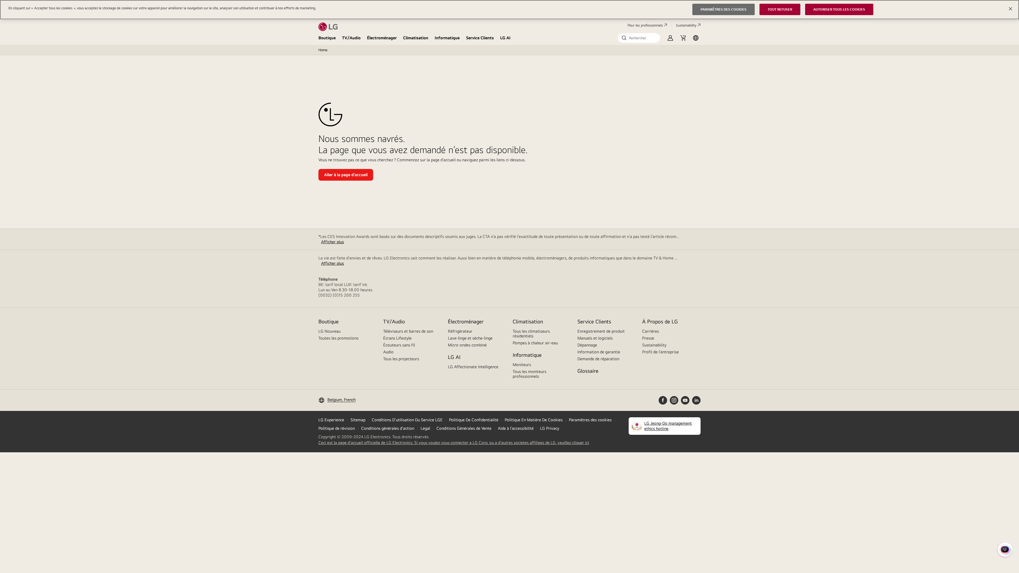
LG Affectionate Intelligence (473, 366)
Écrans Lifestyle (397, 338)
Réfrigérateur (460, 331)
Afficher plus (332, 241)
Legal (425, 428)
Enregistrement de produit (601, 331)
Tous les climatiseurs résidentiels (531, 333)
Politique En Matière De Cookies (534, 419)
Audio (388, 351)
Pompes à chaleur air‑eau (535, 342)
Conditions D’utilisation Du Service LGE (407, 419)
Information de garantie (598, 351)
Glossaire (587, 371)
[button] (639, 38)
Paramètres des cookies (590, 419)
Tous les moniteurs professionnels (529, 374)
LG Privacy (549, 428)
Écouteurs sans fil (399, 345)
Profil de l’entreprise (660, 351)
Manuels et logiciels (595, 338)
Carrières (650, 331)
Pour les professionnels (645, 25)
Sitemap (358, 419)
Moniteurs (522, 364)
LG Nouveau (329, 331)
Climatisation (415, 37)
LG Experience (331, 419)
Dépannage (587, 345)
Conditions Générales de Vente (464, 428)
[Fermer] (1010, 9)
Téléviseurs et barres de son (408, 331)
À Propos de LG (660, 321)
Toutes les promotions (338, 338)
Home (322, 50)
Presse (648, 338)
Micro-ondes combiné (467, 345)
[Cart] (683, 38)
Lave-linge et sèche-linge (470, 338)
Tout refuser (780, 9)
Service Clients (480, 37)
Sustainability (686, 25)
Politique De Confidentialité (473, 419)
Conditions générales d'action (387, 428)
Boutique (327, 37)
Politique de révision (336, 428)
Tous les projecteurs (401, 358)
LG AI (505, 37)
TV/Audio (351, 37)
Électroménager (382, 37)
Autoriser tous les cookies (839, 9)
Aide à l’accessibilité (516, 428)
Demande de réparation (598, 358)
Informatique (447, 37)
